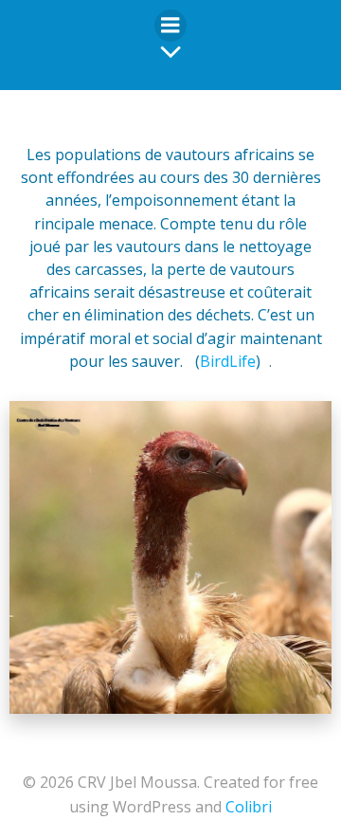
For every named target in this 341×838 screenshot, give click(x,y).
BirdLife (228, 361)
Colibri (248, 806)
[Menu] (170, 25)
